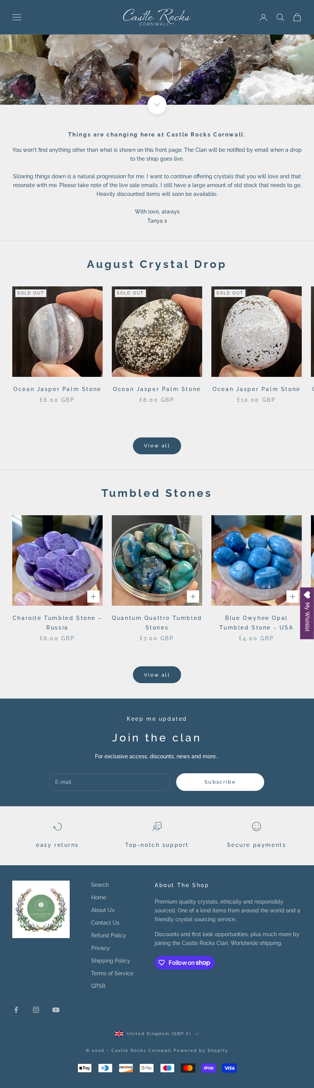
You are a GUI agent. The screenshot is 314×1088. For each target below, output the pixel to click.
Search (100, 885)
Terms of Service (112, 973)
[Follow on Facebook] (16, 1010)
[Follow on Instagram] (36, 1010)
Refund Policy (108, 935)
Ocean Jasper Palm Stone (57, 389)
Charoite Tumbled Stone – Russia (57, 622)
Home (98, 897)
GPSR (98, 986)
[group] (157, 52)
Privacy (100, 948)
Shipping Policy (110, 961)
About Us (102, 910)
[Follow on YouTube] (56, 1010)
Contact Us (105, 923)
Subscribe (220, 782)
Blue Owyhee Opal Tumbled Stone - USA (256, 622)
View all (157, 446)
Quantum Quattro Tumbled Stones (157, 622)
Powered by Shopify (200, 1050)
